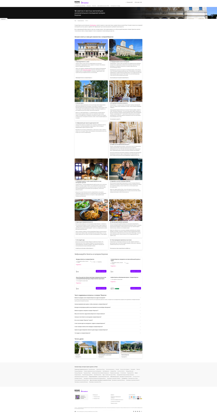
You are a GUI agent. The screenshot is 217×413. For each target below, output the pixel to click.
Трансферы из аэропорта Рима (125, 376)
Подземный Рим (130, 372)
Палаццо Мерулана (78, 372)
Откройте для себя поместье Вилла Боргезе (84, 248)
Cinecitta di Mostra (121, 371)
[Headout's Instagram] (135, 411)
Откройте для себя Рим (80, 5)
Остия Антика (123, 372)
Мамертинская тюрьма (114, 372)
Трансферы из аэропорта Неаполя (132, 380)
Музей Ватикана (92, 369)
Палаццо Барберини (79, 371)
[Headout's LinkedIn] (133, 411)
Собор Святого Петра (100, 369)
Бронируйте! (78, 356)
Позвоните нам (97, 396)
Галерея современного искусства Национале (92, 371)
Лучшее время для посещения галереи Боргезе (119, 77)
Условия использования (115, 401)
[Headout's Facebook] (139, 411)
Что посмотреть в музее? (115, 119)
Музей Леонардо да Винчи (87, 374)
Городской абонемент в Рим (103, 376)
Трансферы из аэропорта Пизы (95, 382)
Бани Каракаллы (106, 371)
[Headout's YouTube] (137, 411)
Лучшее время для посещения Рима (81, 380)
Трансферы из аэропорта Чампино (113, 378)
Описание (89, 5)
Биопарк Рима (113, 371)
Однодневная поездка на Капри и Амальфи (125, 374)
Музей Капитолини (97, 374)
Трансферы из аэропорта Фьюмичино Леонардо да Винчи (95, 378)
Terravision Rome (136, 376)
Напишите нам (96, 398)
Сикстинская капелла (110, 369)
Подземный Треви (87, 372)
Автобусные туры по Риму (110, 374)
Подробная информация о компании (116, 397)
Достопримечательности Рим (103, 5)
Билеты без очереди (87, 69)
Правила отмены (114, 403)
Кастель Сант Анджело (124, 369)
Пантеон (138, 369)
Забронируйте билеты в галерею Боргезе (83, 77)
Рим (75, 20)
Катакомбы (133, 369)
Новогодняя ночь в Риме (133, 378)
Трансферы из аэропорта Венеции (81, 382)
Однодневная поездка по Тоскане (81, 376)
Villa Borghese (93, 25)
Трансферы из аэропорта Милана (118, 380)
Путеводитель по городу (115, 5)
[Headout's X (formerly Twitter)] (141, 411)
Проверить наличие (101, 271)
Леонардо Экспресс (78, 378)
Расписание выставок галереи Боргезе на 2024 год (120, 248)
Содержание (3, 19)
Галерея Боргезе (81, 20)
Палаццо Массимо (129, 371)
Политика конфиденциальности (117, 399)
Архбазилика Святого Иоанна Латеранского (100, 372)
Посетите (94, 5)
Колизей (117, 369)
